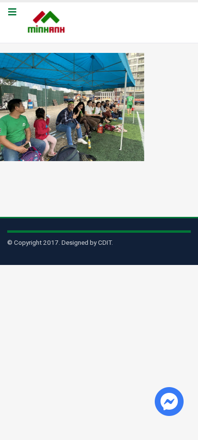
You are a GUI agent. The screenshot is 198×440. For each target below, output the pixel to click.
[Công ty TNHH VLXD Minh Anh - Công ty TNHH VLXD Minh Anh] (47, 23)
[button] (12, 12)
